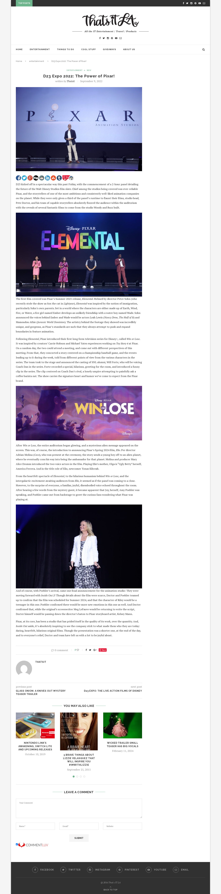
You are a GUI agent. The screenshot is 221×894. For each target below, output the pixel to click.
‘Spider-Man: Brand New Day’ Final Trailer (60, 4)
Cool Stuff (88, 49)
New (89, 70)
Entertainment (40, 49)
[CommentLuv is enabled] (33, 844)
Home (19, 49)
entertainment (36, 61)
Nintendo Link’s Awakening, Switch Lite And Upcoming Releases (35, 746)
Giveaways (109, 49)
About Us (129, 49)
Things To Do (65, 49)
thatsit (71, 81)
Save (104, 650)
